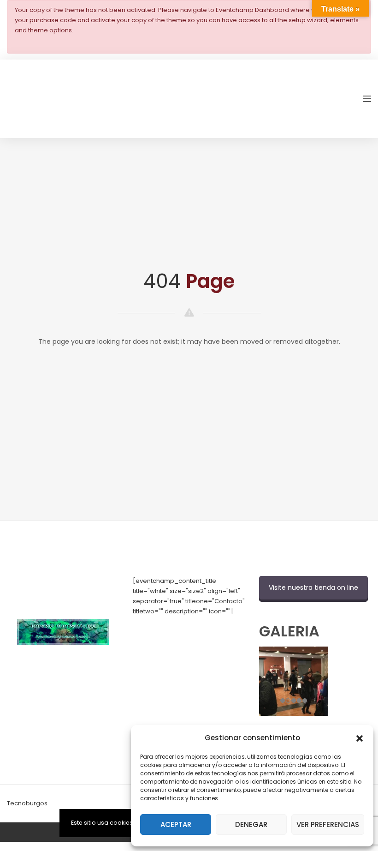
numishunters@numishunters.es (181, 641)
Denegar (251, 824)
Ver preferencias (327, 824)
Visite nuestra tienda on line (313, 587)
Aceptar (175, 824)
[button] (359, 737)
